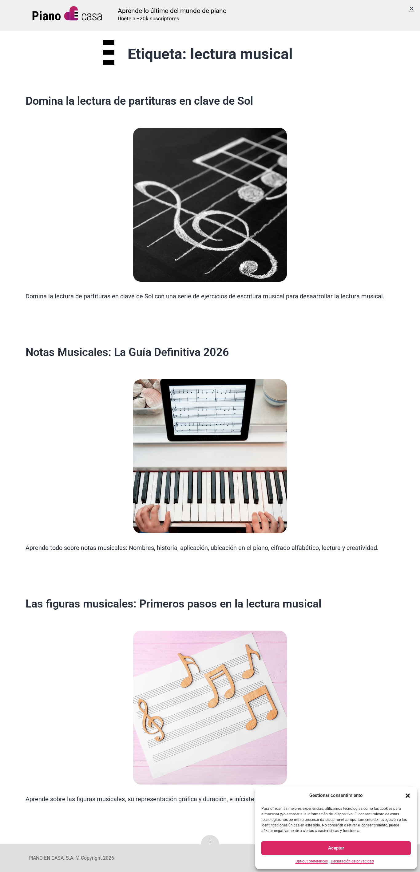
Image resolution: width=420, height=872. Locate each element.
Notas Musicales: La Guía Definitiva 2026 (127, 352)
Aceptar (336, 848)
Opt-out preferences (311, 861)
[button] (408, 796)
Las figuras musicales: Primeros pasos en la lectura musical (173, 603)
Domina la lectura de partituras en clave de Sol (139, 101)
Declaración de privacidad (352, 861)
